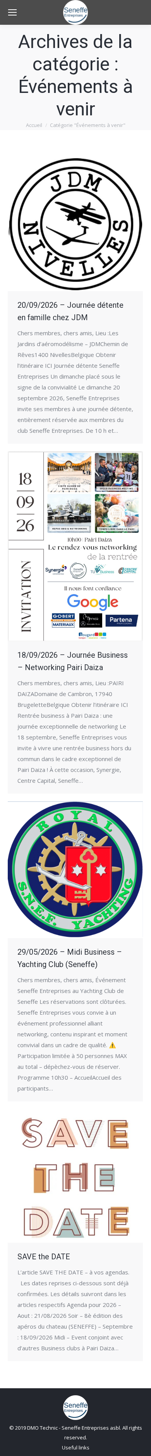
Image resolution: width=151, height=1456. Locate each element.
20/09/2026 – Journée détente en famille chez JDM (70, 311)
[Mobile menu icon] (12, 12)
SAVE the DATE (43, 1256)
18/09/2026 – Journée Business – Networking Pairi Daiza (72, 661)
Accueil (34, 125)
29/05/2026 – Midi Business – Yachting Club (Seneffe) (69, 958)
